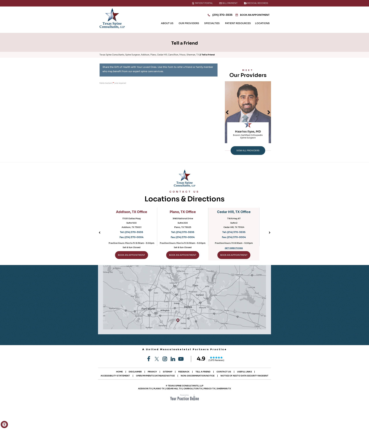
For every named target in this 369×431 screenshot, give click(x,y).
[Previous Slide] (227, 112)
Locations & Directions (185, 196)
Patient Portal (203, 3)
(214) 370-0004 (135, 237)
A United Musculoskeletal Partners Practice (184, 349)
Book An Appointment (255, 14)
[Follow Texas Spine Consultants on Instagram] (164, 359)
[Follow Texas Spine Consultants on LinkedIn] (173, 359)
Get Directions (184, 248)
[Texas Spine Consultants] (112, 18)
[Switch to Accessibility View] (4, 424)
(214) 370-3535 (222, 14)
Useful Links (244, 371)
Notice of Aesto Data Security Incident (244, 375)
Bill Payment (230, 3)
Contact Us (223, 371)
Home (119, 371)
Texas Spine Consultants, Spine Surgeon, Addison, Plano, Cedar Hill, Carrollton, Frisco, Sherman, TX (149, 54)
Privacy (152, 371)
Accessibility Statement (115, 375)
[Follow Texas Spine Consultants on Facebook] (148, 359)
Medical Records (257, 3)
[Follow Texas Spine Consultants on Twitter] (156, 359)
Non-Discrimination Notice (197, 375)
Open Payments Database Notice (155, 375)
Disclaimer (135, 371)
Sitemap (167, 371)
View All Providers (247, 150)
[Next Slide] (268, 112)
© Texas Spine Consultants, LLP (184, 385)
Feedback (183, 371)
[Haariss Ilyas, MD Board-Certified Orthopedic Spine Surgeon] (248, 112)
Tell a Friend (202, 371)
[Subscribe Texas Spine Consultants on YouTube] (181, 359)
